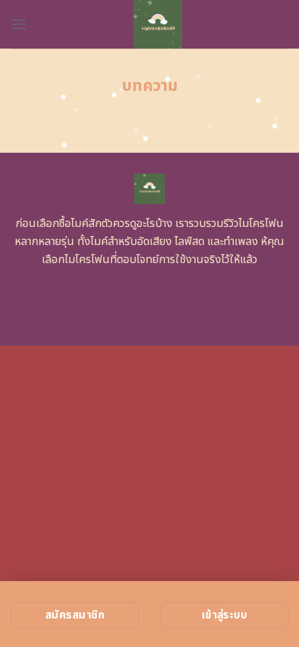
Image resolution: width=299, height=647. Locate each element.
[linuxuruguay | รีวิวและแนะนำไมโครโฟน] (158, 24)
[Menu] (18, 24)
